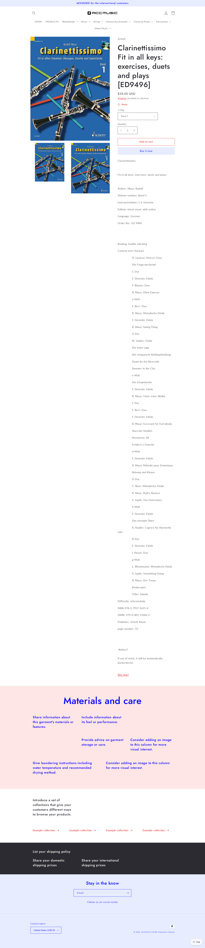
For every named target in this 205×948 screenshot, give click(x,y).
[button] (34, 13)
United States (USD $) (44, 930)
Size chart (123, 674)
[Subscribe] (127, 893)
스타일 (121, 110)
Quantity (122, 124)
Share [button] (124, 104)
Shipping (122, 98)
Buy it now (146, 150)
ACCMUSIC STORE (149, 932)
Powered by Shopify (166, 932)
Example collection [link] (44, 830)
